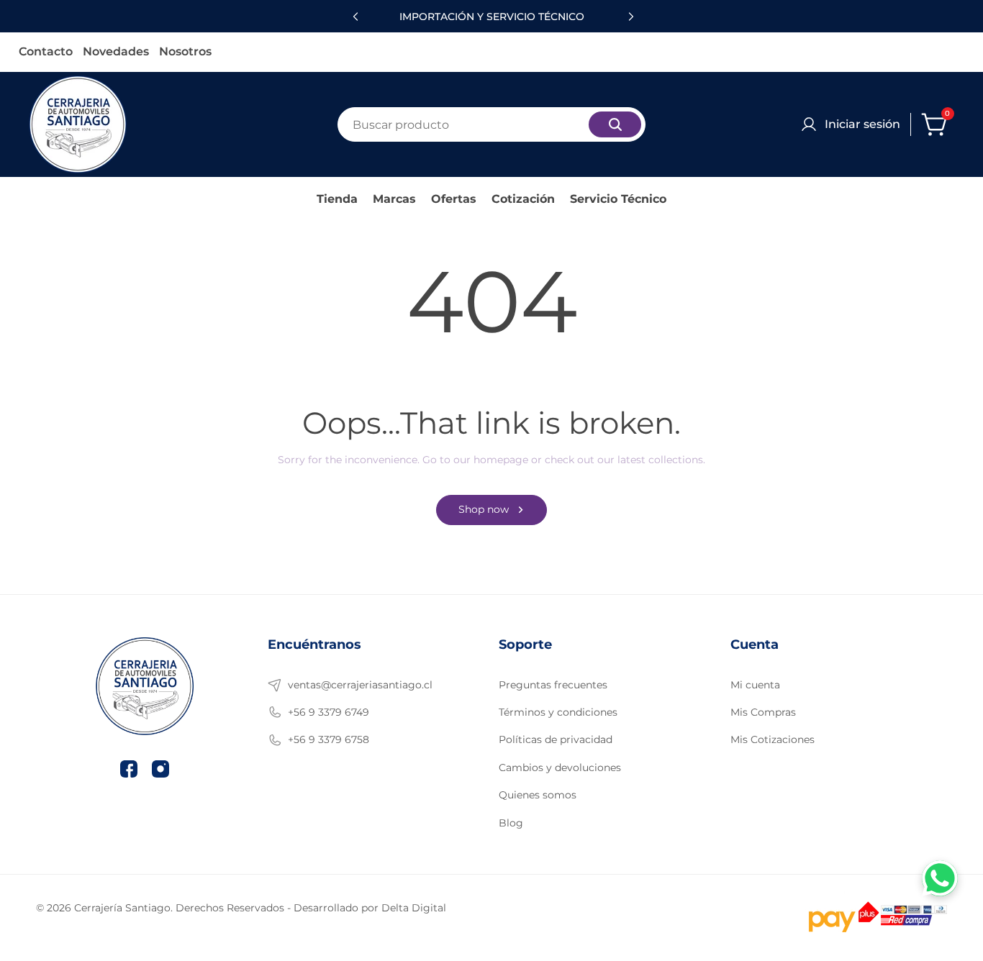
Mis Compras (763, 712)
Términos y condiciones (558, 712)
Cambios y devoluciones (560, 767)
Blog (511, 822)
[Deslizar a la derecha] (629, 16)
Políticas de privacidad (555, 739)
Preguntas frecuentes (553, 684)
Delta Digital (413, 907)
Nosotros (185, 52)
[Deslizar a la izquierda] (354, 16)
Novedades (116, 52)
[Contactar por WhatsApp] (940, 878)
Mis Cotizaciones (772, 739)
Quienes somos (537, 794)
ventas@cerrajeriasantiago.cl (360, 684)
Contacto (46, 52)
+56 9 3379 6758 (328, 739)
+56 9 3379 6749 (328, 712)
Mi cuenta (755, 684)
